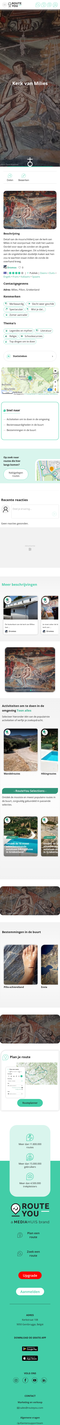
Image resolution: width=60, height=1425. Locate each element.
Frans (16, 276)
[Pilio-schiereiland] (21, 965)
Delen (10, 180)
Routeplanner (30, 1102)
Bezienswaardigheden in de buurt (25, 424)
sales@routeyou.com (31, 1407)
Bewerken (23, 180)
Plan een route (33, 1235)
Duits (52, 273)
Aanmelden (30, 1291)
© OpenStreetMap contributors (47, 394)
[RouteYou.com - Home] (15, 4)
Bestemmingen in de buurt (21, 430)
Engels (7, 276)
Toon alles (24, 710)
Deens (43, 273)
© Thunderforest (30, 394)
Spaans (36, 276)
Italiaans (25, 276)
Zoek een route (33, 1253)
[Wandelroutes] (21, 750)
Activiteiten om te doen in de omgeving (28, 419)
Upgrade (30, 1275)
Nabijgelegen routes (16, 474)
